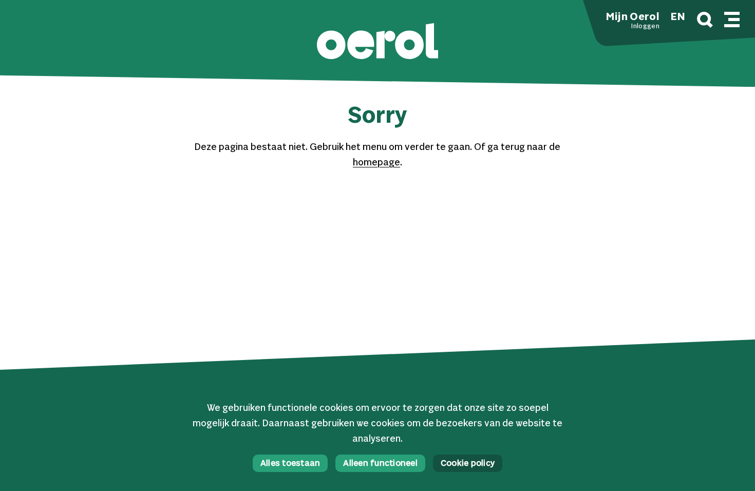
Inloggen (645, 26)
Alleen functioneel (380, 463)
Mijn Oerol (632, 17)
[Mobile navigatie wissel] (732, 18)
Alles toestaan (290, 463)
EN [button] (678, 17)
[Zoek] (705, 21)
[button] (377, 42)
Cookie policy (468, 463)
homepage (376, 163)
